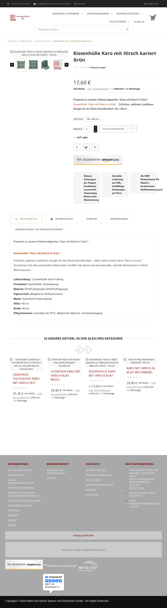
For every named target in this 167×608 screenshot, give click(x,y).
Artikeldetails (64, 218)
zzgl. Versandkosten (98, 88)
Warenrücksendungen (98, 475)
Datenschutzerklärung (21, 487)
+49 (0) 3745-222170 (20, 3)
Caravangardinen (98, 13)
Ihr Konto (93, 464)
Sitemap (12, 525)
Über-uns (13, 515)
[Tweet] (86, 147)
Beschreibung (28, 218)
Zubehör (91, 218)
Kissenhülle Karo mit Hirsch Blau (102, 373)
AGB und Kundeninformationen (21, 481)
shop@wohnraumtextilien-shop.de (51, 3)
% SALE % (139, 21)
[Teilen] (76, 147)
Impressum (14, 510)
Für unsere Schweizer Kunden (24, 500)
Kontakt (79, 3)
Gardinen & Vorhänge (66, 13)
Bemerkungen (119, 218)
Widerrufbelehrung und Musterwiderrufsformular (23, 494)
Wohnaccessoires (128, 13)
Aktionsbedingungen (19, 505)
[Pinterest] (95, 147)
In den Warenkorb (113, 129)
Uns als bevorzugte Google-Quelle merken (83, 549)
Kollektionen (118, 21)
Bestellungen (93, 480)
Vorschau (53, 385)
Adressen (91, 489)
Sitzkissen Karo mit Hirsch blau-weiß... (66, 375)
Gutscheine (92, 494)
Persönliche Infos (96, 470)
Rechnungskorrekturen (99, 485)
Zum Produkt (54, 392)
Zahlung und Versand (20, 470)
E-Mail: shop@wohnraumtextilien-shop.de (144, 503)
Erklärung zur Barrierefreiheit (56, 472)
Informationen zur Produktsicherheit (39, 229)
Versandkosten (16, 475)
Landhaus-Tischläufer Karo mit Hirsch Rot (26, 379)
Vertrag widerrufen (83, 535)
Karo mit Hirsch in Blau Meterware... (141, 370)
